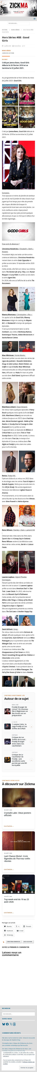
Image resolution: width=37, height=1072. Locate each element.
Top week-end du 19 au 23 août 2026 (16, 900)
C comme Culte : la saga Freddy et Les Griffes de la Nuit (19, 726)
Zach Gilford (27, 941)
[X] (11, 1024)
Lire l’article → (9, 826)
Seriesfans (17, 46)
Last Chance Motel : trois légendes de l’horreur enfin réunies (17, 859)
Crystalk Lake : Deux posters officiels (17, 814)
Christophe (5, 1043)
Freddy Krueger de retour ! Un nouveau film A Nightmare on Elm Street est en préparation (20, 711)
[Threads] (14, 1024)
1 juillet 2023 (7, 46)
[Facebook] (7, 1024)
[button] (34, 18)
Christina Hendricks (13, 941)
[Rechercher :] (19, 23)
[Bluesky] (3, 1024)
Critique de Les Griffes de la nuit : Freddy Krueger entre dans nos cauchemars (19, 741)
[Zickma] (18, 15)
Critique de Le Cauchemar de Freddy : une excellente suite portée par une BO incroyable (19, 760)
